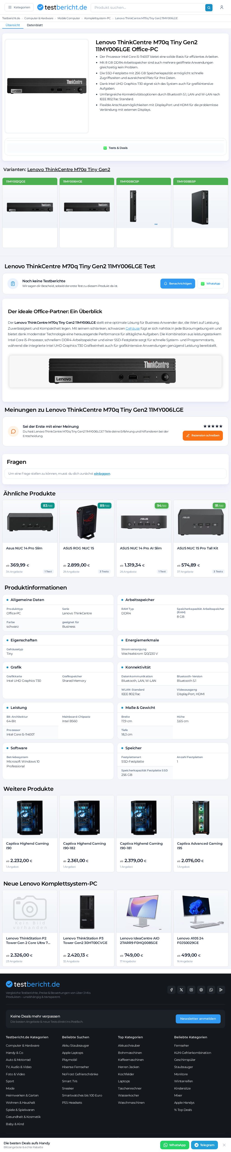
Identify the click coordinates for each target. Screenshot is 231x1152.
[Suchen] (209, 7)
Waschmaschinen (131, 1103)
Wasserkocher (128, 1095)
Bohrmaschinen (130, 1053)
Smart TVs (69, 1081)
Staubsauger (183, 1067)
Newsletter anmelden (198, 1019)
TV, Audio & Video (19, 1067)
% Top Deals (183, 1110)
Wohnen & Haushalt (20, 1103)
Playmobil (69, 1060)
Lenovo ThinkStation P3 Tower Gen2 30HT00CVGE (85, 940)
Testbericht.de (11, 18)
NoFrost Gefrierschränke (80, 1074)
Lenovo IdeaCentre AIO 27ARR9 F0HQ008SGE (139, 940)
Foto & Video (15, 1074)
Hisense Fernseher (75, 1067)
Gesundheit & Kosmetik (23, 1117)
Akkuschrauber (129, 1045)
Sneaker (68, 1088)
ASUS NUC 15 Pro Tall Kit (197, 548)
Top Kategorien (130, 1037)
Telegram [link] (207, 1145)
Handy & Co (14, 1053)
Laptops (124, 1081)
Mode (10, 1088)
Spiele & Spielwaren (20, 1110)
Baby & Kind (15, 1124)
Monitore (181, 1074)
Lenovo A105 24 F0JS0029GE (190, 940)
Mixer (178, 1095)
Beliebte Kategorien (190, 1037)
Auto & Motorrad (18, 1060)
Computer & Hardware (38, 18)
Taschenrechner (129, 1088)
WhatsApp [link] (177, 1145)
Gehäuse (133, 328)
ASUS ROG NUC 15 (78, 548)
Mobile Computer (69, 18)
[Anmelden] (221, 7)
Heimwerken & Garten (22, 1095)
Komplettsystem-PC (97, 18)
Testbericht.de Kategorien (27, 1037)
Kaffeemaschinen (131, 1060)
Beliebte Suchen (75, 1037)
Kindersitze (182, 1088)
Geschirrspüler (185, 1060)
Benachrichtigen (180, 283)
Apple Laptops (72, 1053)
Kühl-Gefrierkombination (192, 1053)
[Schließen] (224, 1145)
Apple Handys (184, 1103)
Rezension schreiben (205, 435)
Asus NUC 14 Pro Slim (24, 548)
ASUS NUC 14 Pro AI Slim (141, 548)
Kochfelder (126, 1074)
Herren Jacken (128, 1067)
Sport (10, 1081)
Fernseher (181, 1045)
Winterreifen (183, 1081)
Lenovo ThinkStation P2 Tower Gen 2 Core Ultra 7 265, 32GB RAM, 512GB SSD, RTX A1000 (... (29, 945)
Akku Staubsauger (75, 1045)
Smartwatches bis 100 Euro (82, 1095)
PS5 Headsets (72, 1103)
